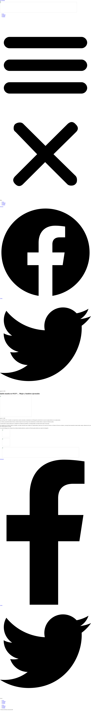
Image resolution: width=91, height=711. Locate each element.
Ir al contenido (2, 0)
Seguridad (3, 14)
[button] (45, 109)
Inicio (3, 13)
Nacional (3, 15)
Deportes (3, 16)
